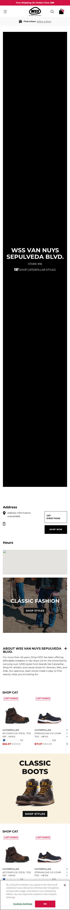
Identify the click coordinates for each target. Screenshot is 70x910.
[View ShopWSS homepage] (35, 11)
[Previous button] (9, 3)
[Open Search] (52, 11)
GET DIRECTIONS (53, 517)
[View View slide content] (35, 789)
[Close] (64, 885)
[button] (35, 21)
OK (45, 904)
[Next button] (60, 3)
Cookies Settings (22, 904)
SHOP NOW (55, 529)
